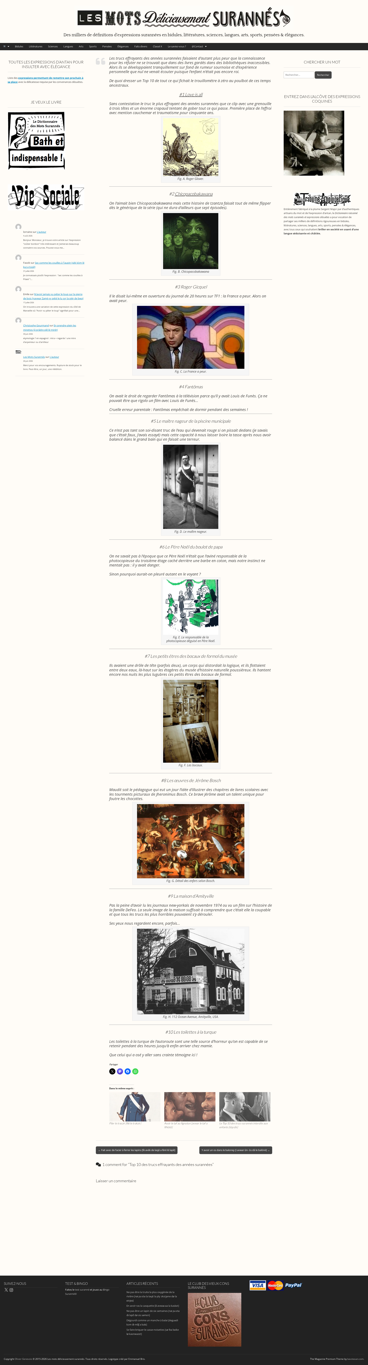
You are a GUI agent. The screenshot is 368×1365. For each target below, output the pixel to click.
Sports (93, 46)
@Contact (197, 46)
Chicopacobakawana (194, 193)
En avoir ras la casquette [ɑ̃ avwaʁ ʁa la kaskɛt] (153, 1305)
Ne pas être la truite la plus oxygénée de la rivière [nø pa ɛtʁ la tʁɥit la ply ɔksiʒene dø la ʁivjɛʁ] (152, 1296)
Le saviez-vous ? (177, 46)
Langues (68, 46)
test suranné (82, 1289)
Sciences (53, 46)
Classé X (157, 46)
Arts (81, 46)
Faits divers (140, 46)
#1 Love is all (190, 94)
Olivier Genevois (23, 1359)
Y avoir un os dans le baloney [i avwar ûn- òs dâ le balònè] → (236, 1150)
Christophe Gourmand (36, 325)
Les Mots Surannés (34, 357)
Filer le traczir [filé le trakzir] (125, 1123)
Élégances (123, 46)
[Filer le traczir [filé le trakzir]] (134, 1106)
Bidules (19, 46)
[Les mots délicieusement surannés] (184, 15)
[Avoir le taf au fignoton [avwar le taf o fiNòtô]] (189, 1106)
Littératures (35, 46)
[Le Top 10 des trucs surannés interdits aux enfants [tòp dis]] (244, 1106)
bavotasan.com (355, 1359)
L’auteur (41, 232)
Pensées (107, 46)
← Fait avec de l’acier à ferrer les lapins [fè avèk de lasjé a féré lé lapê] (136, 1150)
